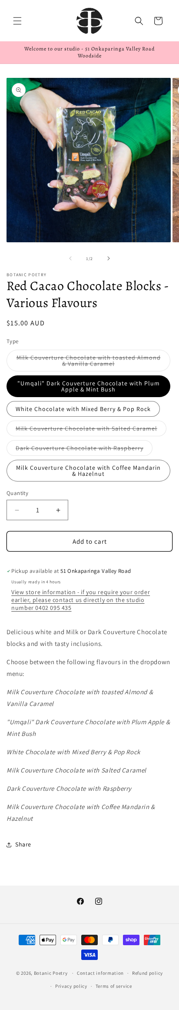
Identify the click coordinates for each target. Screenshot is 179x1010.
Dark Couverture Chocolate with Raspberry (84, 450)
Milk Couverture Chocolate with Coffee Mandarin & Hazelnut (88, 471)
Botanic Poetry (51, 973)
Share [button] (23, 844)
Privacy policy (71, 986)
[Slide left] (70, 258)
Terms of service (114, 986)
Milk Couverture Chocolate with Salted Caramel (91, 430)
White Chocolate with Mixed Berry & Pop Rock (83, 409)
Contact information (100, 973)
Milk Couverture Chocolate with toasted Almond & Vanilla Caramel (89, 362)
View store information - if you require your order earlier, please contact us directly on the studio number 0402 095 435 (80, 600)
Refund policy (147, 973)
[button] (17, 20)
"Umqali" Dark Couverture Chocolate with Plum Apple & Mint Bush (88, 386)
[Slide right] (108, 258)
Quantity (17, 493)
